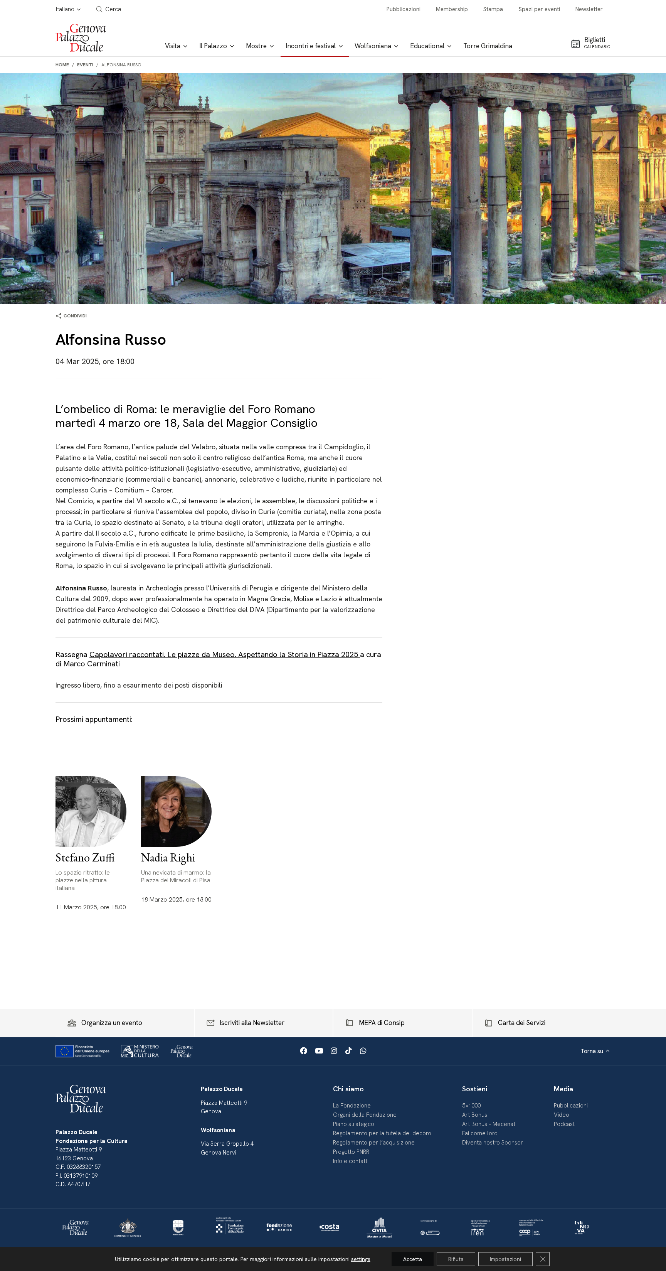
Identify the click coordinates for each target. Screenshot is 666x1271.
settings (360, 1259)
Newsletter (589, 9)
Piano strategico (353, 1124)
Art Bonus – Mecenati (489, 1124)
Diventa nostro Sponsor (492, 1142)
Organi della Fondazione (365, 1115)
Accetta (412, 1259)
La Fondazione (352, 1105)
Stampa (493, 9)
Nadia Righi (168, 857)
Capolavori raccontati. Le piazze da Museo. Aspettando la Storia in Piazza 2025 (224, 654)
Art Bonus (474, 1115)
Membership (452, 9)
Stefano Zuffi (85, 857)
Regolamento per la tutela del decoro (382, 1133)
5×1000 (471, 1105)
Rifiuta (456, 1259)
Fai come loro (480, 1133)
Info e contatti (350, 1161)
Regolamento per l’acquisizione (374, 1142)
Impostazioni (505, 1259)
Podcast (564, 1124)
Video (561, 1115)
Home (62, 65)
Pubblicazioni (403, 9)
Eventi (85, 65)
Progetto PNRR (351, 1152)
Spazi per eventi (539, 9)
